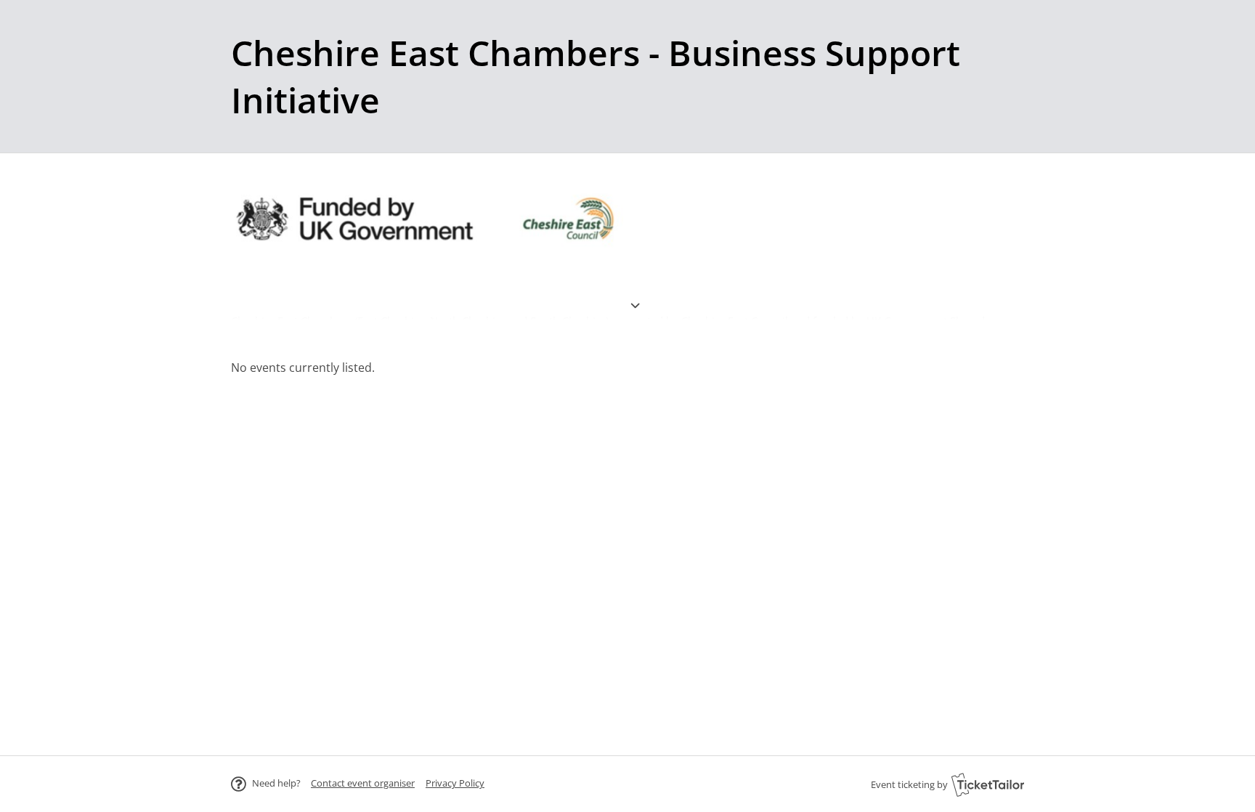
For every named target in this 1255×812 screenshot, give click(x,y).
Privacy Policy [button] (455, 782)
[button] (363, 782)
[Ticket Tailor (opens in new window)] (987, 784)
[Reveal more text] (635, 287)
